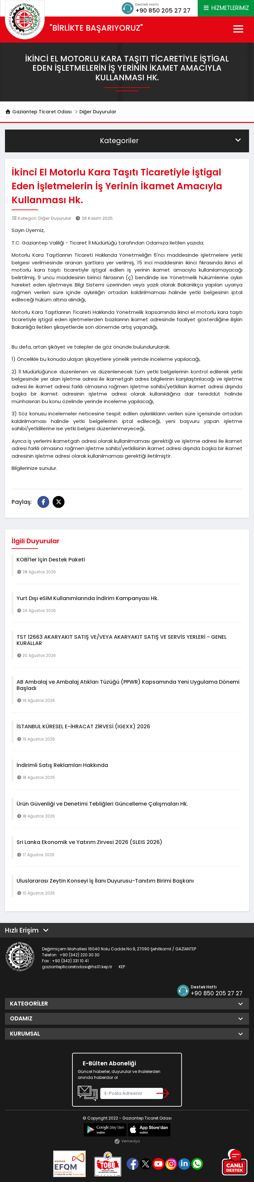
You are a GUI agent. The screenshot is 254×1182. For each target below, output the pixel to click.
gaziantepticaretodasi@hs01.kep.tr (77, 967)
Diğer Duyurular (97, 111)
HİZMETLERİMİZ (229, 8)
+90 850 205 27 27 (162, 10)
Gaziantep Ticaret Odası (41, 111)
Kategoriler (119, 140)
